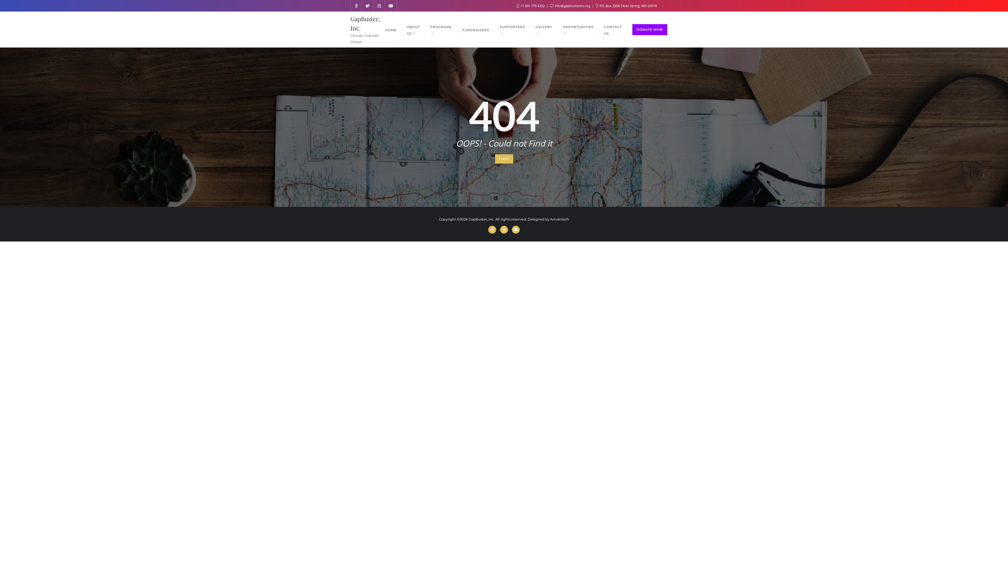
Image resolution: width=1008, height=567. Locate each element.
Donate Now (650, 30)
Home (504, 158)
